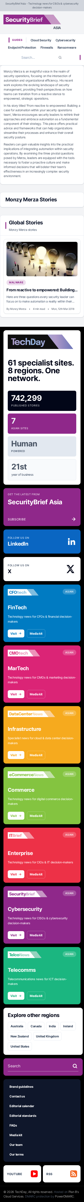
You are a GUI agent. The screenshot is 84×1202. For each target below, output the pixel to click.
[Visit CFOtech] (31, 592)
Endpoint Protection (22, 47)
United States (20, 1046)
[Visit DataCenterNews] (31, 713)
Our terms (16, 1154)
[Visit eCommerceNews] (31, 774)
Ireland (68, 1026)
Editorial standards (22, 1115)
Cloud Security (41, 40)
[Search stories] (75, 1066)
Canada (36, 1026)
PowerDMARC (64, 1196)
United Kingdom (47, 1036)
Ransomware (67, 47)
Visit (13, 633)
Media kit (36, 633)
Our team (15, 1144)
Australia (17, 1026)
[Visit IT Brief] (31, 835)
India (52, 1026)
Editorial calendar (21, 1106)
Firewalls (46, 47)
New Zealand (20, 1036)
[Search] (60, 57)
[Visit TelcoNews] (31, 954)
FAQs (13, 1125)
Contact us (17, 1096)
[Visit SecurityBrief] (31, 893)
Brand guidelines (21, 1086)
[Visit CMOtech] (31, 653)
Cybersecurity (65, 40)
